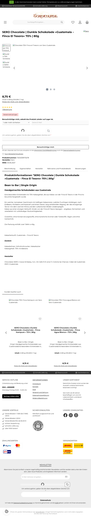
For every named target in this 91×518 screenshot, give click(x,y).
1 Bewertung (7, 109)
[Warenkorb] (86, 22)
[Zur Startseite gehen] (45, 15)
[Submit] (66, 476)
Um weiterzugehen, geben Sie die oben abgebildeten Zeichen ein (26, 135)
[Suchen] (61, 22)
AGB (34, 389)
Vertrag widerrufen (11, 396)
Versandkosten (40, 512)
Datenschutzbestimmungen (71, 150)
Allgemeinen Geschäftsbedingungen (45, 150)
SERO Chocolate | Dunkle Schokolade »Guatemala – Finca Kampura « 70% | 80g (25, 330)
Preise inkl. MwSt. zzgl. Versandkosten (16, 102)
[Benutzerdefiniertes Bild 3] (7, 451)
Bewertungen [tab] (80, 168)
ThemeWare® (53, 513)
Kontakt (35, 387)
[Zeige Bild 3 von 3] (54, 89)
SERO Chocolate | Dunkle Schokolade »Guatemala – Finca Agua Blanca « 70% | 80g (65, 330)
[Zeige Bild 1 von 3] (47, 89)
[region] (45, 68)
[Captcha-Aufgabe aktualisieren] (48, 131)
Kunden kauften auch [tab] (12, 292)
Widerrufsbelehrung (40, 398)
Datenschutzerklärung (41, 395)
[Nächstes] (87, 68)
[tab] (10, 168)
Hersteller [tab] (39, 168)
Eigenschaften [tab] (25, 168)
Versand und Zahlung (40, 392)
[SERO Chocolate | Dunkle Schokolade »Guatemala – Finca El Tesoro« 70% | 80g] (51, 68)
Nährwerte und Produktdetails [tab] (59, 168)
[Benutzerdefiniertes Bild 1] (7, 445)
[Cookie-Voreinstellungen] (6, 511)
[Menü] (5, 22)
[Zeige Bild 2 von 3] (51, 89)
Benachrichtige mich (45, 147)
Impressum (37, 384)
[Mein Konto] (80, 22)
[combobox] (36, 22)
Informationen (40, 380)
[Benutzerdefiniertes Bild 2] (18, 445)
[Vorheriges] (14, 68)
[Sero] (86, 35)
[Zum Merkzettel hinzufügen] (40, 319)
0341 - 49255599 (8, 387)
